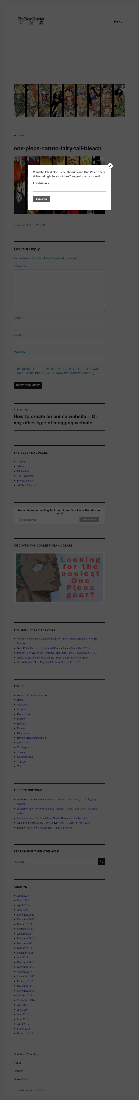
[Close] (110, 165)
